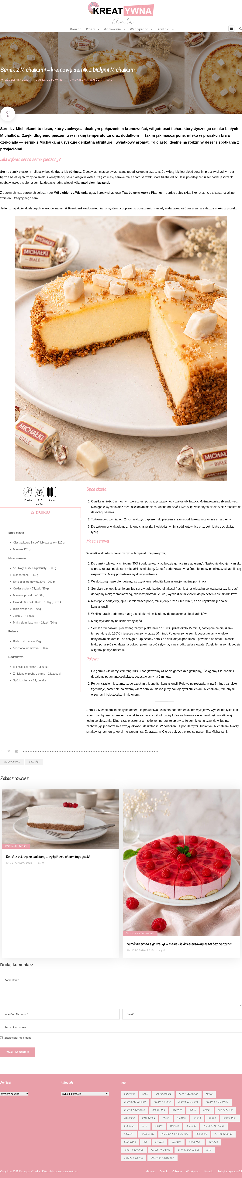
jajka (166, 1118)
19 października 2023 (14, 79)
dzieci (206, 1110)
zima (209, 1149)
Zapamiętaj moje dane (18, 1037)
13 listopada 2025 (19, 863)
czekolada (158, 1110)
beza (145, 1094)
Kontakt (163, 29)
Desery (138, 933)
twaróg (94, 79)
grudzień (129, 1118)
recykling (130, 1142)
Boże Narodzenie (188, 1094)
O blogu (177, 1171)
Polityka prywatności (230, 1171)
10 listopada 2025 (140, 950)
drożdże (177, 1110)
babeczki (129, 1094)
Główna (75, 29)
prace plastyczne (214, 1126)
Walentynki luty (160, 1149)
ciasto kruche (162, 1102)
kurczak (129, 1126)
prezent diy (147, 1134)
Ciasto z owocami (134, 1110)
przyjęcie (201, 1134)
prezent (128, 1134)
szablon (176, 1142)
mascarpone (78, 79)
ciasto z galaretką (217, 1102)
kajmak (181, 1118)
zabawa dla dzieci (188, 1149)
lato (144, 1126)
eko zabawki (225, 1110)
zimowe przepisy (133, 1157)
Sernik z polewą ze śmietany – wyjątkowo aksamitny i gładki (47, 856)
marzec (174, 1126)
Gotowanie (112, 29)
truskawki (195, 1142)
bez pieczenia (163, 1094)
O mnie (164, 1171)
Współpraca (139, 29)
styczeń (159, 1142)
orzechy (191, 1126)
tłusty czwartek (134, 1149)
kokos (212, 1118)
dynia (193, 1110)
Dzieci (90, 29)
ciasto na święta (188, 1102)
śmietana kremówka (162, 1157)
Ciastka (9, 846)
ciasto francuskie (135, 1102)
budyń (209, 1094)
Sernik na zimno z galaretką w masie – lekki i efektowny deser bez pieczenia (179, 944)
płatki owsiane (223, 1134)
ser (145, 1142)
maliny (159, 1126)
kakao (197, 1118)
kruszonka (230, 1118)
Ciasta (40, 79)
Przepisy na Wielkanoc (175, 1134)
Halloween (148, 1118)
